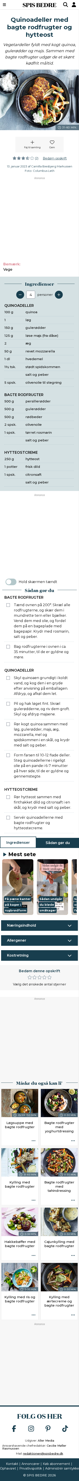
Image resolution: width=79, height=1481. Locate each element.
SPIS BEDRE (39, 4)
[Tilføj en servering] (59, 295)
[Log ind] (74, 4)
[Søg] (66, 4)
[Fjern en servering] (20, 295)
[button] (17, 887)
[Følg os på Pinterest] (48, 1429)
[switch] (10, 582)
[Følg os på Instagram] (31, 1429)
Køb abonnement (56, 1464)
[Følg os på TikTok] (65, 1429)
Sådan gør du (58, 843)
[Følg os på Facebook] (14, 1429)
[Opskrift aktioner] (33, 1141)
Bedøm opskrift (55, 158)
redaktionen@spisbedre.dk (43, 1453)
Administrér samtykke (62, 1468)
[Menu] (9, 4)
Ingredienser (18, 842)
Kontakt (12, 1464)
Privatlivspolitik (30, 1468)
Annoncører (31, 1464)
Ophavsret (8, 1468)
